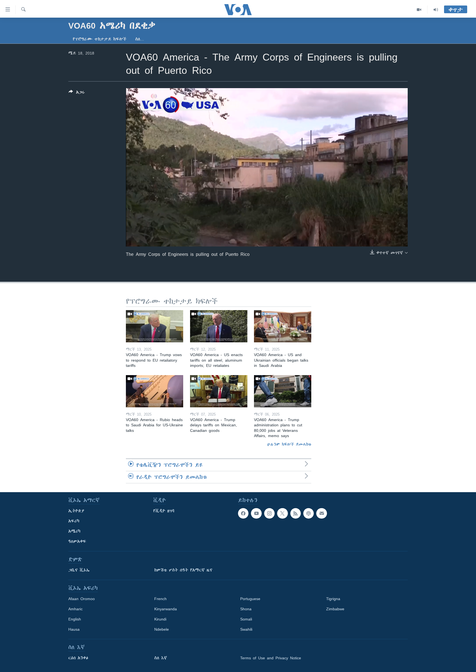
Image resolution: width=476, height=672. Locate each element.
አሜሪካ (74, 531)
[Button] (77, 93)
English (74, 619)
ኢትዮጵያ (76, 510)
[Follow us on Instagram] (269, 513)
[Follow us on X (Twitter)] (282, 513)
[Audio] (436, 10)
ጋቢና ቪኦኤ (79, 570)
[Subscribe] (321, 513)
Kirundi (160, 619)
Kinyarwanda (165, 608)
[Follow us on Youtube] (256, 513)
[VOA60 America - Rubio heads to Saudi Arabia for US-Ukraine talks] (154, 391)
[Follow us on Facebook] (243, 513)
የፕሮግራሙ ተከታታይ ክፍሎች (99, 39)
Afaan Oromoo (81, 598)
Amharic (75, 608)
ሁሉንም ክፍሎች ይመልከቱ (289, 444)
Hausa (74, 629)
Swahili (246, 629)
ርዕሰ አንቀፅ (78, 657)
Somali (246, 619)
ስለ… (139, 39)
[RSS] (295, 513)
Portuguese (250, 598)
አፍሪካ (73, 521)
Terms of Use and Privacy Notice (270, 657)
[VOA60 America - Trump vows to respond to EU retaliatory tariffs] (154, 326)
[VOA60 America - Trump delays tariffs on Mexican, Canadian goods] (218, 391)
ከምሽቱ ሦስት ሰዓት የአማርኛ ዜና (183, 570)
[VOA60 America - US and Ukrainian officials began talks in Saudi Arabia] (282, 326)
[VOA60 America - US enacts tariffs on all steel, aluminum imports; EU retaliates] (218, 326)
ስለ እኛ (160, 657)
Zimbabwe (335, 608)
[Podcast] (308, 513)
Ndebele (161, 629)
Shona (245, 608)
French (160, 598)
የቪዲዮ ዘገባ (163, 510)
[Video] (419, 10)
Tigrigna (333, 598)
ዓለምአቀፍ (77, 541)
